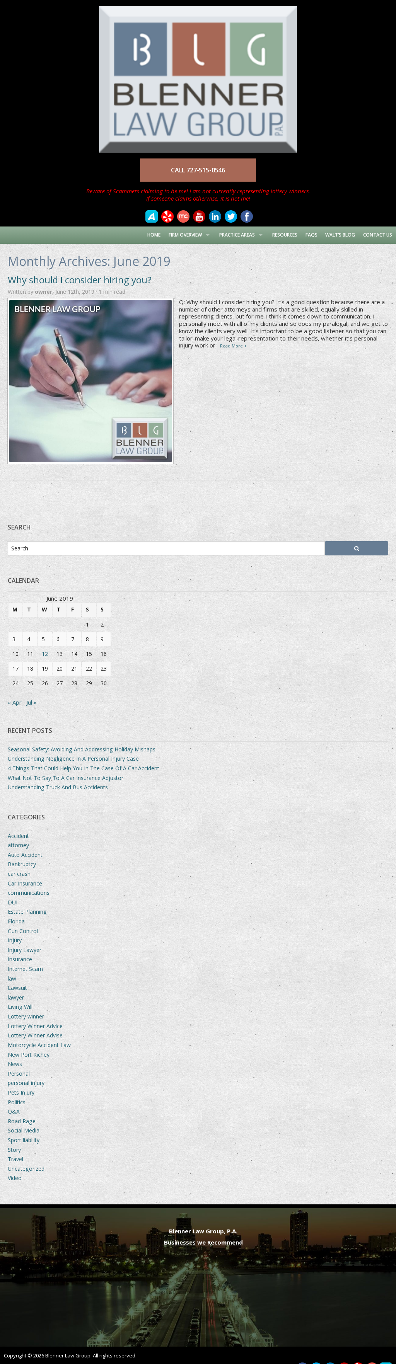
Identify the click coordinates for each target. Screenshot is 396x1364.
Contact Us (377, 235)
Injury (15, 940)
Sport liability (23, 1140)
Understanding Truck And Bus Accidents (58, 787)
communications (29, 892)
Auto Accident (25, 854)
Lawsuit (17, 987)
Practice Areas (237, 235)
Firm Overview (185, 235)
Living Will (20, 1006)
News (15, 1064)
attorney (18, 845)
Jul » (31, 702)
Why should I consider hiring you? (80, 279)
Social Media (23, 1130)
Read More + (233, 346)
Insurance (20, 959)
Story (14, 1149)
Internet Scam (25, 968)
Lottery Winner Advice (35, 1026)
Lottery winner (26, 1016)
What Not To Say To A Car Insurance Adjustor (65, 778)
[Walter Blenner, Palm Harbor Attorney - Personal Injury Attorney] (198, 75)
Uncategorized (26, 1168)
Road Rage (22, 1121)
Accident (18, 836)
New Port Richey (29, 1054)
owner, (45, 291)
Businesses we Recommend (203, 1242)
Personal (19, 1073)
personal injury (26, 1082)
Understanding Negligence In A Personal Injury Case (73, 758)
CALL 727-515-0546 (198, 170)
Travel (15, 1159)
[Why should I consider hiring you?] (90, 381)
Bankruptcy (22, 864)
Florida (16, 921)
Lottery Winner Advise (35, 1035)
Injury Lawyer (24, 950)
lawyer (16, 997)
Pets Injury (21, 1092)
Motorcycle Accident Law (39, 1045)
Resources (284, 235)
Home (153, 235)
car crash (19, 873)
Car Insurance (25, 883)
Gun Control (23, 931)
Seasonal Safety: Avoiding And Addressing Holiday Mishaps (81, 749)
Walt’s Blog (340, 235)
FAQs (311, 235)
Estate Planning (27, 911)
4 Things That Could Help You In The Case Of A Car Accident (83, 768)
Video (15, 1178)
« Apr (15, 702)
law (12, 978)
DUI (12, 902)
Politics (17, 1102)
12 (45, 653)
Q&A (14, 1111)
